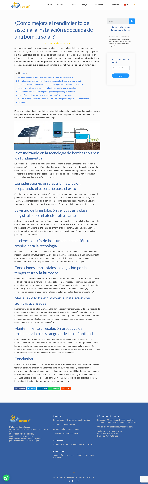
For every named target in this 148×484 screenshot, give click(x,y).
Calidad (90, 444)
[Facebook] (72, 481)
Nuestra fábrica (77, 444)
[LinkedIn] (78, 481)
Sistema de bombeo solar (64, 424)
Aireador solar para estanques (66, 429)
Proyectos (69, 455)
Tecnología (58, 455)
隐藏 (24, 73)
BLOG (79, 455)
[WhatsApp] (69, 481)
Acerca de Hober (60, 444)
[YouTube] (75, 481)
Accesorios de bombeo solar (65, 434)
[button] (20, 388)
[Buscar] (132, 21)
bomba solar (59, 420)
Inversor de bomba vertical (78, 420)
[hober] (20, 5)
